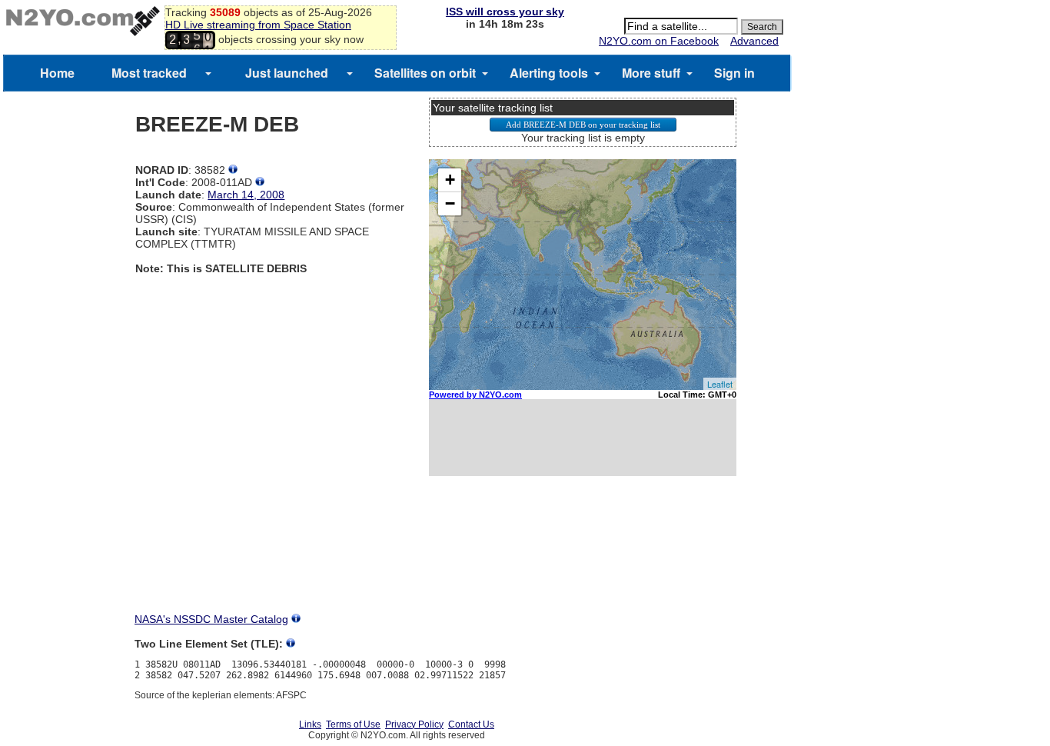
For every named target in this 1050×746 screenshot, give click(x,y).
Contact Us (471, 724)
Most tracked (149, 73)
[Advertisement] (583, 558)
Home (57, 73)
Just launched (286, 73)
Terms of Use (353, 724)
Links (310, 724)
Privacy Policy (414, 724)
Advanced (754, 41)
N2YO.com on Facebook (659, 41)
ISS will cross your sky (505, 11)
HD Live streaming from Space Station (258, 24)
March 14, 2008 (246, 194)
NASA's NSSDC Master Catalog (211, 619)
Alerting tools (549, 73)
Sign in (734, 73)
